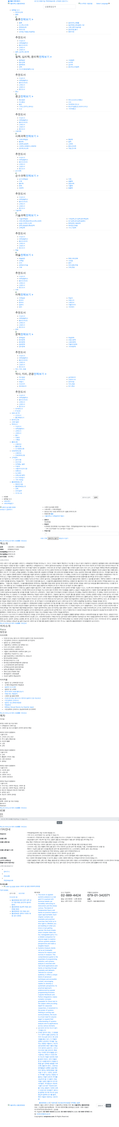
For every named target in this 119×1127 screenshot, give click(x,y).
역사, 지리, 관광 (20, 369)
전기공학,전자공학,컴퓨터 (76, 221)
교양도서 (22, 50)
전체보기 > (27, 19)
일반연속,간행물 (73, 23)
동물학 (70, 188)
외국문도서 (19, 409)
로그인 (36, 1)
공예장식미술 (23, 265)
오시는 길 (18, 493)
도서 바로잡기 (20, 477)
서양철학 (71, 60)
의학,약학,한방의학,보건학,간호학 (30, 221)
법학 (69, 142)
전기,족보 (71, 386)
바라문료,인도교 (73, 104)
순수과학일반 (23, 179)
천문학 (21, 188)
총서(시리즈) (23, 45)
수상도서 (22, 41)
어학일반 (22, 298)
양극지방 (71, 382)
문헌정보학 (22, 27)
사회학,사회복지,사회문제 (27, 146)
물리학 (21, 183)
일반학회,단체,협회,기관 (76, 25)
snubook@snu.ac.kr (43, 1114)
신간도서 (18, 415)
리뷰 (17, 541)
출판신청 (15, 442)
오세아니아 (72, 379)
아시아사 (22, 379)
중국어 (21, 302)
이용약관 (54, 1103)
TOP (1, 890)
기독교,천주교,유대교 (26, 106)
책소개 (2, 541)
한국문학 (22, 340)
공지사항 (18, 460)
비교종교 (22, 102)
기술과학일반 (23, 219)
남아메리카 (72, 377)
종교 (16, 91)
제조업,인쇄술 (73, 225)
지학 (69, 179)
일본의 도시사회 (10, 687)
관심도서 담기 (63, 538)
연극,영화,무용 (73, 265)
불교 (20, 104)
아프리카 (22, 384)
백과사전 (22, 29)
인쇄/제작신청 (16, 451)
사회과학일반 (23, 139)
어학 (16, 290)
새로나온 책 (16, 413)
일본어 (21, 305)
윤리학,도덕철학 (73, 67)
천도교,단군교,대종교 (75, 100)
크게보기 (3, 509)
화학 (20, 186)
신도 (69, 102)
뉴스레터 (18, 473)
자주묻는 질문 (20, 464)
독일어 (70, 298)
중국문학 (22, 342)
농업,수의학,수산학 (25, 223)
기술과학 (18, 210)
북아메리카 (22, 386)
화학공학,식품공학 (74, 223)
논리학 (70, 62)
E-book (18, 411)
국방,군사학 (72, 148)
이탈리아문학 (72, 344)
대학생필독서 (23, 43)
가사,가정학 (72, 228)
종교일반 (22, 100)
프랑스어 (71, 300)
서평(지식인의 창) (21, 468)
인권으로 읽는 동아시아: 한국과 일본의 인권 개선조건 (23, 698)
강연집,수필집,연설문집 (27, 32)
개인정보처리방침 (64, 1103)
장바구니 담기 (53, 538)
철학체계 (22, 65)
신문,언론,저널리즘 (74, 27)
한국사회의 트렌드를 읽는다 (14, 691)
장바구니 (65, 1)
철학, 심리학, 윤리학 (22, 52)
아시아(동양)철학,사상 (26, 69)
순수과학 (18, 171)
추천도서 (15, 424)
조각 (20, 263)
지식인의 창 (13, 897)
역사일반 (22, 377)
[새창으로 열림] (85, 3)
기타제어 (71, 307)
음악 (69, 263)
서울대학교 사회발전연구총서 (54, 516)
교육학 (70, 144)
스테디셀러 (15, 422)
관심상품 (7, 876)
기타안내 (23, 541)
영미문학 (22, 346)
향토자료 (71, 32)
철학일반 (22, 60)
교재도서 (22, 47)
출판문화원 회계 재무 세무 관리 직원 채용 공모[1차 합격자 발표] (21, 902)
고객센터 (59, 1)
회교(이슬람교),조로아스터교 (78, 106)
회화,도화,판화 (73, 258)
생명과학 (71, 183)
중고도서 (22, 89)
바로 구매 (44, 538)
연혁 (16, 488)
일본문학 (22, 344)
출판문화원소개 (17, 482)
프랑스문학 (72, 340)
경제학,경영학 (23, 144)
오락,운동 (71, 267)
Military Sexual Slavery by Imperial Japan (19, 707)
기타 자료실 (19, 480)
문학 (16, 329)
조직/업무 (18, 491)
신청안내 (18, 444)
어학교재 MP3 (20, 475)
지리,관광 (71, 384)
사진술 (70, 261)
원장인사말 (19, 484)
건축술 (21, 261)
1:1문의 (17, 466)
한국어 (21, 300)
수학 (20, 181)
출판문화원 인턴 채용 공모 (20, 911)
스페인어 (71, 302)
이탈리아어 (72, 305)
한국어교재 (19, 12)
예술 (16, 250)
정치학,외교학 (23, 148)
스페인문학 (72, 342)
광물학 (70, 181)
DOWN (5, 890)
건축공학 (22, 228)
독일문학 (71, 338)
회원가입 (42, 1)
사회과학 (18, 131)
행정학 (70, 139)
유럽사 (21, 382)
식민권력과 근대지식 (12, 700)
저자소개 (8, 541)
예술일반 (22, 258)
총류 (16, 14)
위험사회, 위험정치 (11, 694)
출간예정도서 (19, 417)
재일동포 (8, 705)
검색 (95, 497)
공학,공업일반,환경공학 (27, 225)
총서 (16, 435)
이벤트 (17, 437)
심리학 (70, 65)
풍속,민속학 (72, 146)
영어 (20, 307)
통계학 (21, 142)
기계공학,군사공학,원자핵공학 (78, 219)
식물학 (70, 186)
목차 (12, 541)
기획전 (17, 440)
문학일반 (22, 338)
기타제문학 (72, 346)
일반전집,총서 (73, 29)
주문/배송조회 (50, 1)
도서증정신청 (19, 449)
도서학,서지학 (23, 25)
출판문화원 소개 (44, 1103)
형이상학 (22, 62)
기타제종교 (72, 109)
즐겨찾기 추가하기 (14, 1)
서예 (20, 267)
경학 (20, 67)
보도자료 (18, 462)
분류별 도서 (16, 10)
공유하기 (9, 509)
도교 (20, 109)
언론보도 (18, 471)
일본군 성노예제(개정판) (13, 703)
